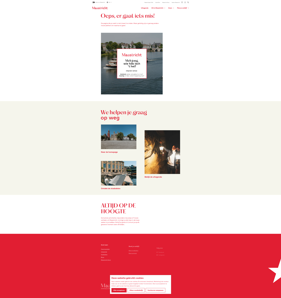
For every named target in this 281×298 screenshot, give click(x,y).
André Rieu (157, 2)
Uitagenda (104, 252)
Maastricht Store (165, 2)
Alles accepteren (119, 290)
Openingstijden (105, 249)
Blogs (102, 257)
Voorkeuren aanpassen (155, 290)
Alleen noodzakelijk (136, 290)
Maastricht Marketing (108, 288)
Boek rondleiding (133, 250)
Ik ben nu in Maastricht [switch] (100, 2)
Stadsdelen (104, 254)
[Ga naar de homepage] (100, 8)
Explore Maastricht (176, 2)
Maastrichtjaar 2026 (149, 2)
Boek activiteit (133, 253)
